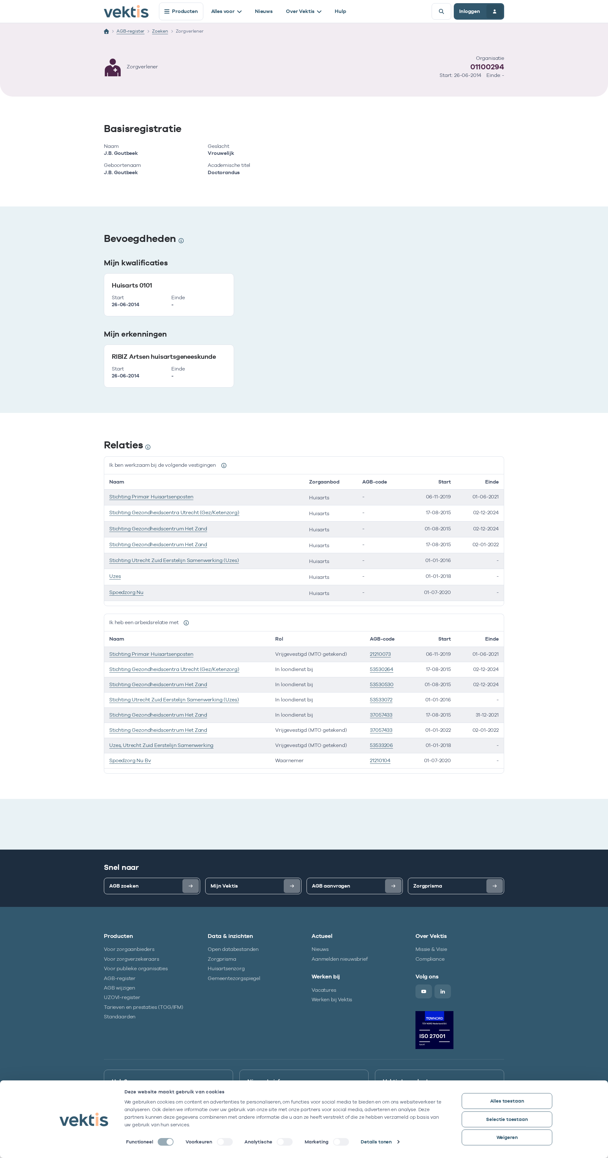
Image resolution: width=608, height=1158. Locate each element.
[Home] (106, 31)
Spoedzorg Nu (126, 592)
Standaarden (120, 1017)
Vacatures (324, 990)
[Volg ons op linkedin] (442, 991)
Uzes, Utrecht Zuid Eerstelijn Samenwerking (161, 745)
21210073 (380, 654)
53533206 (381, 745)
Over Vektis (300, 11)
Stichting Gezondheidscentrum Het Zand (158, 529)
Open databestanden (233, 949)
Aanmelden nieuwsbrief (340, 959)
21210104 (380, 760)
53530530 (382, 684)
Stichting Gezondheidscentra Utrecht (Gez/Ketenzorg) (174, 512)
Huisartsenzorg (226, 968)
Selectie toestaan (507, 1119)
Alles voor (223, 11)
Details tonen (376, 1141)
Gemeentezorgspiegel (234, 978)
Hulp (340, 11)
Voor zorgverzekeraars (131, 959)
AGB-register (130, 31)
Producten (185, 11)
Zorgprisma (222, 959)
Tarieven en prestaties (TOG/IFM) (143, 1007)
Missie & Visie (431, 949)
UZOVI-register (122, 997)
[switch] (225, 1142)
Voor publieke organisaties (136, 968)
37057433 (381, 715)
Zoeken (160, 31)
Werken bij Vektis (332, 1000)
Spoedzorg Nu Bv (130, 760)
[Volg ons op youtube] (423, 991)
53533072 (381, 700)
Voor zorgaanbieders (129, 949)
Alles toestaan (507, 1101)
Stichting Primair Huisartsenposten (151, 497)
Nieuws (264, 11)
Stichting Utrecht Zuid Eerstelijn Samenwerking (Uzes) (174, 560)
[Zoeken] (441, 11)
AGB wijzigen (119, 988)
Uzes (115, 576)
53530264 (381, 669)
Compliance (429, 959)
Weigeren (507, 1137)
